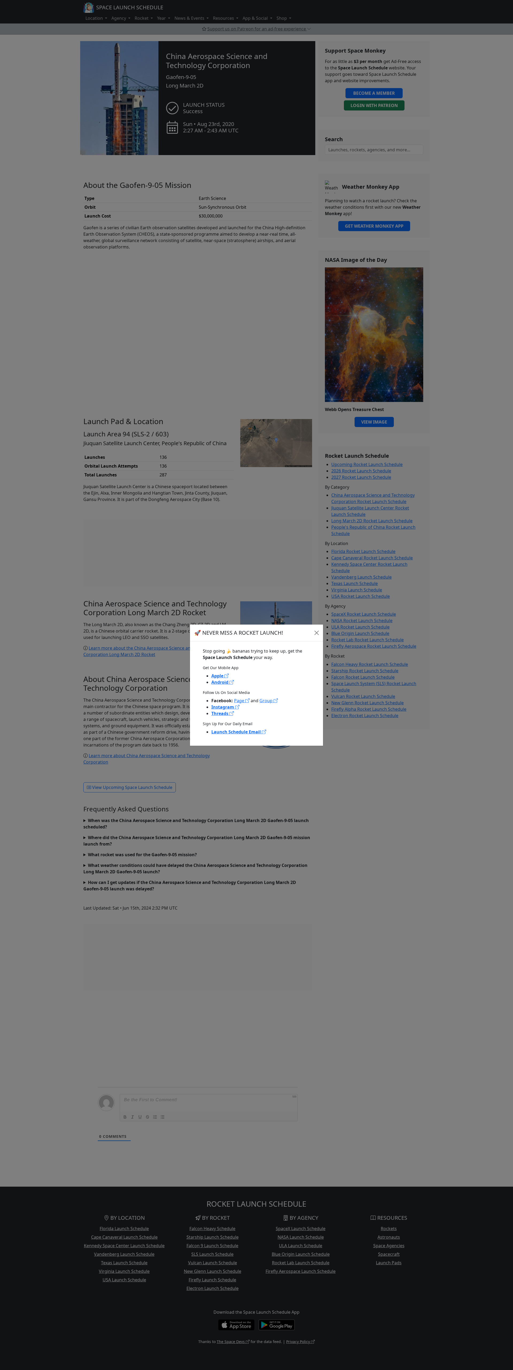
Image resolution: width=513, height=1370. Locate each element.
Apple (217, 676)
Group (266, 701)
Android (220, 682)
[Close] (316, 633)
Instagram (223, 707)
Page (239, 701)
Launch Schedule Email (236, 732)
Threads (220, 713)
